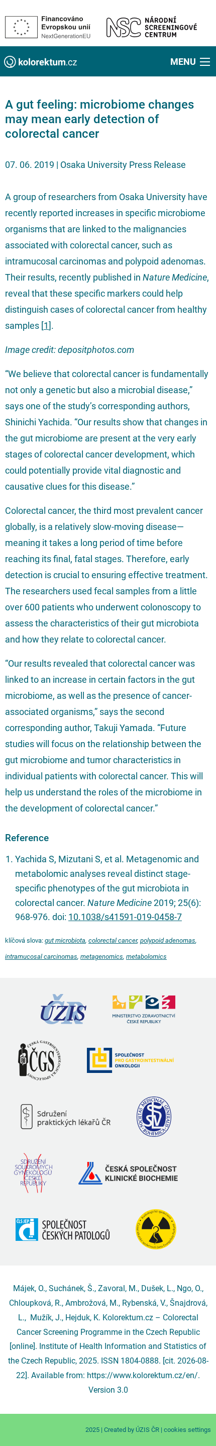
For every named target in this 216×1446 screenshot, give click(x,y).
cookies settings (187, 1429)
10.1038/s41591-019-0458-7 (125, 917)
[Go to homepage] (40, 61)
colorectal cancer (112, 940)
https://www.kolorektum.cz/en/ (142, 1375)
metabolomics (146, 956)
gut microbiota (65, 940)
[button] (191, 61)
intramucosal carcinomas (41, 956)
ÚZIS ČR (147, 1429)
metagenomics (101, 956)
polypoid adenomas (167, 940)
